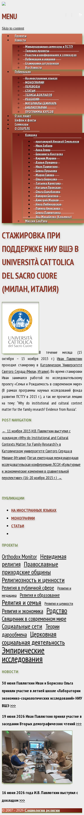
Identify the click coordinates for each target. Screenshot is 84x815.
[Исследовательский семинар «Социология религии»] (4, 4)
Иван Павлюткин (47, 166)
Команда (31, 135)
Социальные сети (22, 626)
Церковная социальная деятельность (33, 638)
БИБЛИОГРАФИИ (36, 107)
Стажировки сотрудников (42, 63)
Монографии (23, 518)
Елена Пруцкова (46, 171)
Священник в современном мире (34, 618)
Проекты (21, 36)
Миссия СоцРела (36, 221)
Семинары (21, 124)
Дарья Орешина (46, 162)
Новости (20, 40)
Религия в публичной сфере (28, 587)
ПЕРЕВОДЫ (32, 86)
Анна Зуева (43, 150)
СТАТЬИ (30, 91)
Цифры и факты (25, 120)
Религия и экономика (22, 611)
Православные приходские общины (30, 568)
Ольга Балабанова (48, 192)
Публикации (23, 72)
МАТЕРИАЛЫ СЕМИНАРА (40, 103)
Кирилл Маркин (46, 158)
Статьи (17, 525)
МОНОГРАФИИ (34, 82)
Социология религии (42, 810)
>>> (13, 705)
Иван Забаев (44, 146)
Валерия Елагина (47, 196)
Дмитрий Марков (47, 200)
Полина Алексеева (48, 208)
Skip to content (13, 28)
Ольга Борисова (46, 179)
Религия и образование (40, 595)
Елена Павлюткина (48, 212)
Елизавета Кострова (49, 154)
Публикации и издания (40, 59)
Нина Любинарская (48, 204)
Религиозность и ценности (33, 580)
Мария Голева (45, 175)
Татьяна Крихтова (48, 183)
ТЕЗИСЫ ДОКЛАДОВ (38, 95)
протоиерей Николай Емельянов (57, 141)
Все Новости (33, 67)
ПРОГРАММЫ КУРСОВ (39, 112)
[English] (68, 15)
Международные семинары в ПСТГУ (49, 46)
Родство (56, 610)
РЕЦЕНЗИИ (32, 99)
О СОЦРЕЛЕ (22, 128)
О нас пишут (23, 116)
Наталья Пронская (48, 187)
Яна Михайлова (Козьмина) (54, 217)
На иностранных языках (41, 78)
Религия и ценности (59, 603)
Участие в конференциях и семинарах (51, 55)
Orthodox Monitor (19, 556)
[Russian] (74, 15)
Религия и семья (21, 602)
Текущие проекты (37, 51)
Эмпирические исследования (23, 654)
